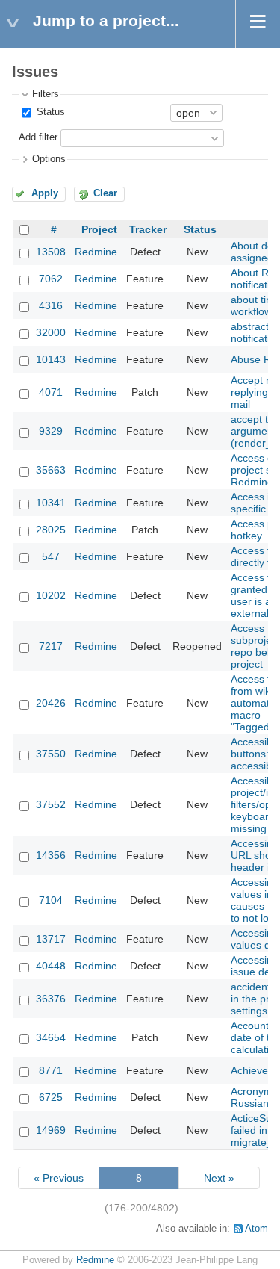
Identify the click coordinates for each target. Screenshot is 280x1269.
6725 (51, 1097)
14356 (51, 855)
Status (49, 112)
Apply (44, 193)
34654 (51, 1037)
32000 (51, 332)
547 (51, 556)
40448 (51, 966)
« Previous (59, 1178)
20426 (51, 703)
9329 (51, 431)
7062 (51, 279)
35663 (51, 470)
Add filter (38, 137)
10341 (51, 503)
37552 (51, 804)
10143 (51, 359)
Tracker (148, 229)
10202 (51, 595)
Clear (105, 193)
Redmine (96, 252)
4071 (51, 392)
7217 (51, 646)
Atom (256, 1228)
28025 (51, 530)
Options (49, 159)
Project (99, 229)
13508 (51, 252)
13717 (51, 939)
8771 (51, 1070)
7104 (51, 900)
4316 (51, 305)
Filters (45, 94)
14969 (51, 1130)
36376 (51, 999)
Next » (219, 1178)
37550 (51, 754)
